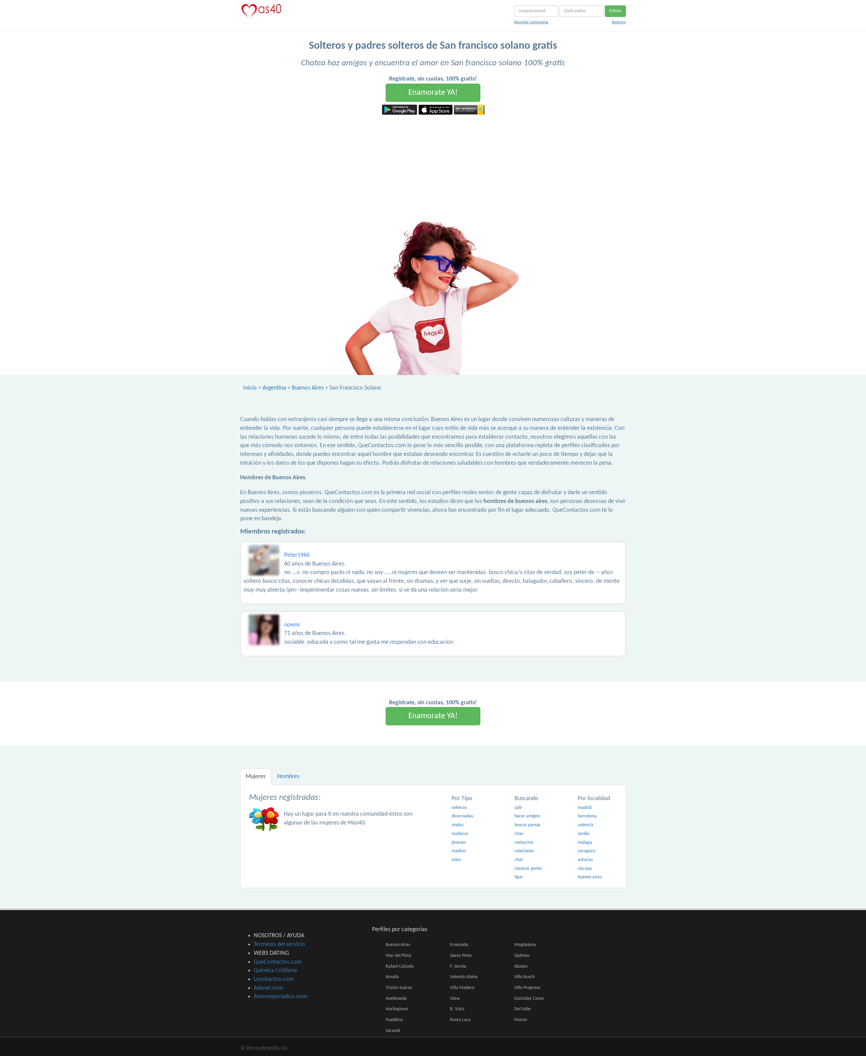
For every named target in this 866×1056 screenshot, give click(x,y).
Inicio (250, 388)
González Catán (529, 998)
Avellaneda (396, 998)
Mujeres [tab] (256, 776)
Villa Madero (462, 987)
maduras (460, 833)
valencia (585, 825)
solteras (459, 807)
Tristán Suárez (399, 987)
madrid (584, 807)
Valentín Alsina (464, 977)
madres (459, 851)
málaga (585, 842)
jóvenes (459, 842)
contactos (524, 842)
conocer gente (528, 868)
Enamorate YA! (433, 93)
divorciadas (462, 816)
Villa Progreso (527, 987)
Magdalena (525, 944)
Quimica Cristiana (275, 970)
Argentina (274, 388)
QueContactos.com (278, 962)
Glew (455, 998)
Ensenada (459, 944)
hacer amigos (527, 816)
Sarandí (393, 1030)
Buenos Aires (308, 388)
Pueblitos (394, 1019)
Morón (520, 1019)
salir (518, 807)
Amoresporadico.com (280, 996)
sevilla (583, 833)
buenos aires (589, 877)
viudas (457, 825)
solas (456, 859)
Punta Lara (460, 1019)
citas (519, 833)
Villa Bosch (524, 977)
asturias (585, 859)
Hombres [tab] (288, 776)
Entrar (615, 11)
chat (519, 859)
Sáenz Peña (461, 955)
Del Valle (522, 1009)
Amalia (392, 977)
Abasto (520, 966)
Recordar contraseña (531, 22)
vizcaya (585, 868)
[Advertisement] (433, 165)
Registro (619, 22)
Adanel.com (268, 988)
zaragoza (586, 851)
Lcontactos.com (274, 979)
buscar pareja (527, 825)
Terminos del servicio (279, 944)
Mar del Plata (398, 955)
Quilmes (521, 955)
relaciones (524, 851)
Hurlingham (397, 1009)
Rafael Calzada (400, 966)
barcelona (587, 816)
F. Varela (458, 966)
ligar (519, 877)
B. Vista (457, 1009)
